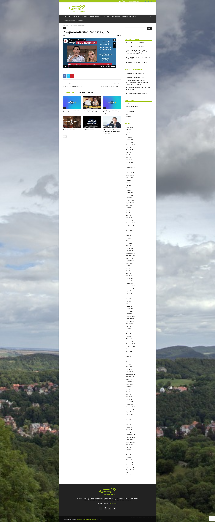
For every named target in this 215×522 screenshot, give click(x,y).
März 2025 (129, 160)
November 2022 (130, 225)
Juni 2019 (128, 329)
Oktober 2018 (130, 349)
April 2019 (129, 334)
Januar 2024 (129, 195)
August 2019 (129, 324)
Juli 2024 (128, 180)
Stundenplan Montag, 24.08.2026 (135, 43)
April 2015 (129, 455)
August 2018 (129, 354)
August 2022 (129, 233)
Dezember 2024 (130, 167)
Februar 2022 (129, 248)
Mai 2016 (128, 422)
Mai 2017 (128, 392)
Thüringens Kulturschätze (69, 129)
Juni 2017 (128, 389)
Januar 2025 (129, 165)
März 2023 (129, 218)
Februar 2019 (129, 339)
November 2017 (130, 376)
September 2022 (130, 230)
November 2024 (130, 170)
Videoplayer (85, 16)
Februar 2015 (129, 460)
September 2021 (130, 261)
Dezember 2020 (130, 283)
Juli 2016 (128, 417)
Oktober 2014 (130, 467)
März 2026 (129, 137)
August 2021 (129, 263)
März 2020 (129, 306)
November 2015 (130, 437)
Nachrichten (106, 127)
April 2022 (129, 243)
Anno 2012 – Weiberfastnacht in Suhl (73, 86)
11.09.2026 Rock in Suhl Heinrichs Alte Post (137, 63)
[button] (150, 17)
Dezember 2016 (130, 404)
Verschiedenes (130, 111)
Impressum (80, 20)
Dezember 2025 (130, 145)
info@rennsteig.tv (113, 503)
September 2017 (130, 381)
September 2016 (130, 412)
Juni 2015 (128, 450)
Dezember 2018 (130, 344)
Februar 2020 (129, 308)
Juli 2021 (128, 266)
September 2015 (130, 442)
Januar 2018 (129, 371)
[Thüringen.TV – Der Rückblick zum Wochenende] (72, 102)
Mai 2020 (128, 301)
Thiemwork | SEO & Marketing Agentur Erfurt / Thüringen (89, 519)
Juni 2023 (128, 210)
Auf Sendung (76, 16)
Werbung (128, 116)
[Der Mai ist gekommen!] (92, 122)
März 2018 (129, 366)
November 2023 (130, 200)
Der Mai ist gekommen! (88, 129)
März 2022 (129, 245)
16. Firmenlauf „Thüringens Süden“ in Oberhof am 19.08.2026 (138, 58)
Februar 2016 (129, 429)
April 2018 (129, 364)
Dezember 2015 (130, 434)
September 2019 (130, 321)
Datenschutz (146, 517)
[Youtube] (151, 1)
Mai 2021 (128, 271)
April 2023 (129, 215)
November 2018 (130, 346)
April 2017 (129, 394)
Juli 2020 (128, 296)
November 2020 (130, 286)
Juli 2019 (128, 326)
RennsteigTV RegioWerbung (129, 16)
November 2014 (130, 465)
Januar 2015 (129, 462)
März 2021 (129, 276)
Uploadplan (129, 109)
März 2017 (129, 397)
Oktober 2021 (130, 258)
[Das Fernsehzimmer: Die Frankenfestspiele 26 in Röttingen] (92, 102)
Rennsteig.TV (67, 16)
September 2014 (130, 470)
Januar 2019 (129, 341)
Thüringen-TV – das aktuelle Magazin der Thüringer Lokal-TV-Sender (111, 111)
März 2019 (129, 336)
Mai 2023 (128, 213)
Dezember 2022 (130, 223)
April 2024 (129, 187)
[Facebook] (143, 1)
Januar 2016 (129, 432)
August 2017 (129, 384)
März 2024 (129, 190)
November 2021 (130, 255)
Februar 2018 (129, 369)
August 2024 (129, 177)
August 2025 (129, 150)
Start (64, 25)
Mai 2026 (128, 132)
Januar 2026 (129, 142)
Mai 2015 (128, 452)
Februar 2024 (129, 192)
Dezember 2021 (130, 253)
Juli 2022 (128, 235)
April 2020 (129, 303)
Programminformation (132, 106)
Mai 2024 (128, 185)
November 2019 (130, 316)
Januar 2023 (129, 220)
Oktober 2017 (130, 379)
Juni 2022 (128, 238)
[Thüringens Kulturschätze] (72, 122)
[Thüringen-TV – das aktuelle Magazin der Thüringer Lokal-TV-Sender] (112, 102)
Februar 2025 (129, 162)
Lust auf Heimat (105, 16)
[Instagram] (145, 1)
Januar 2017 (129, 402)
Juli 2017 (128, 387)
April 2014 (129, 475)
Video (67, 25)
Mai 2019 (128, 331)
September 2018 (130, 351)
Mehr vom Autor (86, 92)
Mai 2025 (128, 155)
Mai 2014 (128, 472)
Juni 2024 (128, 182)
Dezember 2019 (130, 313)
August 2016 (129, 414)
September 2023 (130, 203)
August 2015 (129, 444)
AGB (151, 517)
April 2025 (129, 157)
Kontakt (133, 517)
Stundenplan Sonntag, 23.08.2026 (135, 46)
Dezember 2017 (130, 374)
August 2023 (129, 205)
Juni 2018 (128, 359)
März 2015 (129, 457)
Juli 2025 (128, 152)
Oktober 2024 (130, 172)
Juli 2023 (128, 208)
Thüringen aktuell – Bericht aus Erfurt (111, 86)
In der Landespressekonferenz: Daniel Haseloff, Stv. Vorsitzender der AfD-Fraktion (111, 131)
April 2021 (129, 273)
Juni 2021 (128, 268)
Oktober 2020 (130, 288)
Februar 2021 (129, 278)
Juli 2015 (128, 447)
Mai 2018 (128, 361)
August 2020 (129, 293)
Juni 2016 (128, 419)
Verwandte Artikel (70, 92)
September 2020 (130, 291)
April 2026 (129, 134)
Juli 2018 (128, 356)
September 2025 (130, 147)
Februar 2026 (129, 140)
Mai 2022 (128, 240)
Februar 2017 (129, 399)
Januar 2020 (129, 311)
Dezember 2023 (130, 198)
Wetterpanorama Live (69, 20)
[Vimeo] (148, 1)
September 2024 (130, 175)
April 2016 (129, 424)
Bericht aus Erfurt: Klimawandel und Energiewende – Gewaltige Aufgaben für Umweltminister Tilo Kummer (137, 52)
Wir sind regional (94, 16)
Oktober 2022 (130, 228)
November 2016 (130, 407)
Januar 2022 (129, 250)
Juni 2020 (128, 298)
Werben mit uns (116, 16)
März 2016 (129, 427)
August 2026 (129, 127)
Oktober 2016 (130, 409)
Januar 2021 (129, 281)
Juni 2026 (128, 129)
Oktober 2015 (130, 439)
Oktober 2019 (130, 318)
